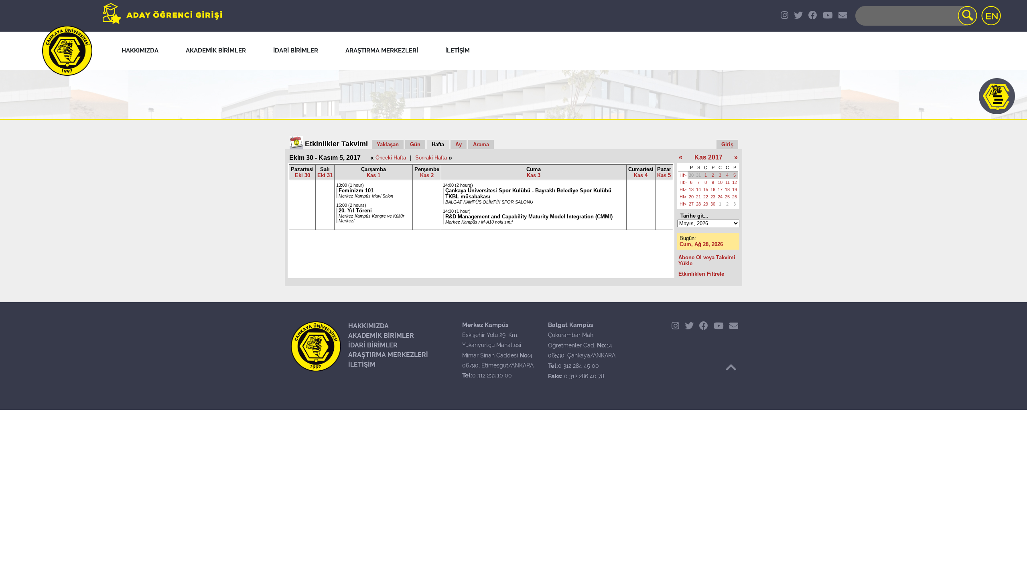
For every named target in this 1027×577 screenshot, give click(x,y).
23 (712, 196)
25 (727, 196)
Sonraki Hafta (431, 158)
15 (705, 189)
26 (734, 196)
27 (691, 204)
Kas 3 (533, 175)
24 (720, 196)
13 (691, 189)
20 (691, 196)
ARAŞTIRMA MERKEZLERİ (388, 355)
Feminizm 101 (356, 191)
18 (727, 189)
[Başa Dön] (731, 367)
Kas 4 (640, 175)
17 (720, 189)
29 (705, 204)
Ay (458, 144)
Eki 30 (302, 175)
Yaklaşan (388, 144)
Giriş (727, 144)
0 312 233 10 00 (492, 375)
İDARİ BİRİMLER (373, 345)
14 (698, 189)
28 (698, 204)
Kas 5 (664, 175)
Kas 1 (373, 175)
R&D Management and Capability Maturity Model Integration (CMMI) (529, 217)
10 (720, 182)
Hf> (683, 175)
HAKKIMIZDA (368, 326)
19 (734, 189)
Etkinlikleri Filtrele (701, 274)
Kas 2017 (708, 157)
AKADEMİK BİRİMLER (381, 335)
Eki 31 (325, 175)
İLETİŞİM (361, 364)
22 (705, 196)
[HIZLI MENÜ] (997, 96)
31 (698, 175)
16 (712, 189)
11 (727, 182)
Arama (481, 144)
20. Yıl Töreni (355, 211)
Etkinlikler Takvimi (336, 144)
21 (698, 196)
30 (691, 175)
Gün (415, 144)
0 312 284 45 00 (578, 366)
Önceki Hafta (390, 158)
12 (734, 182)
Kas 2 (427, 175)
